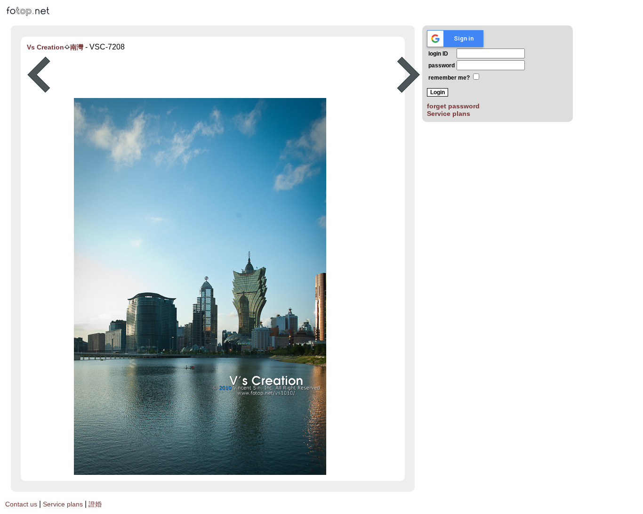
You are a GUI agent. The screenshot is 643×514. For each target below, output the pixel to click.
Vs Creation (45, 47)
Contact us (21, 504)
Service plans (448, 113)
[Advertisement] (223, 75)
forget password (453, 106)
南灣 (76, 47)
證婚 (95, 504)
